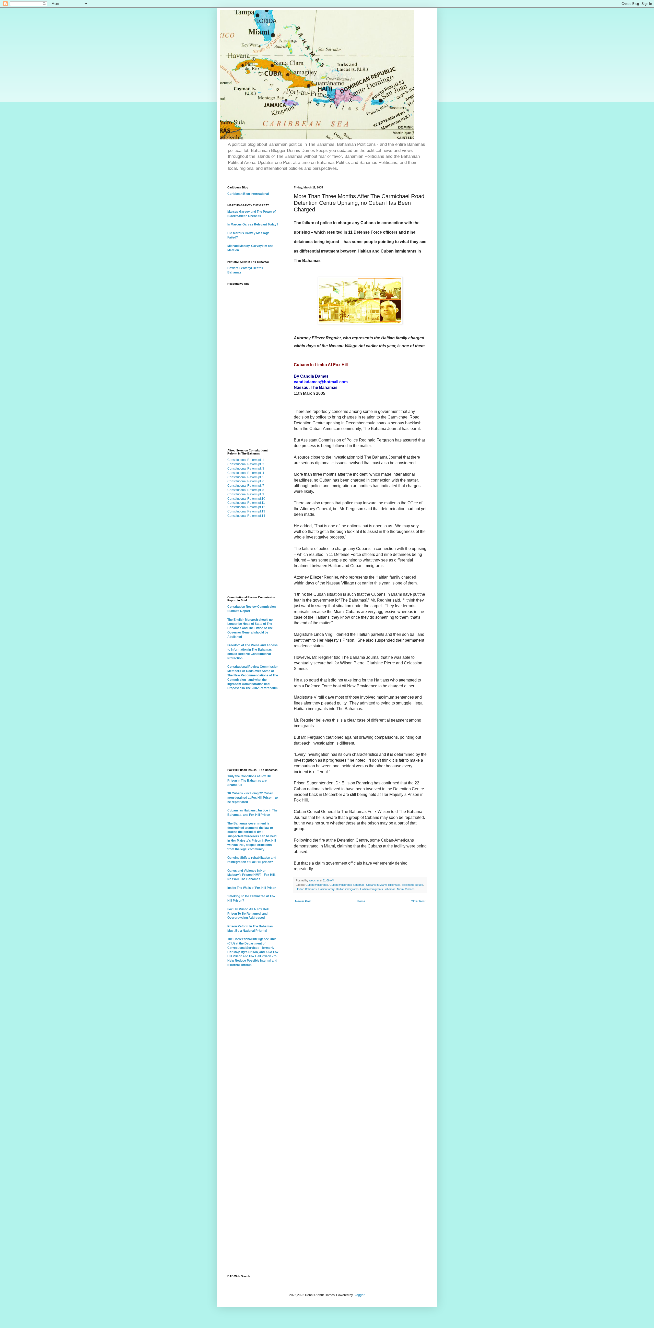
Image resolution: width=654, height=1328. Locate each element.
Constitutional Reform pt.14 (246, 516)
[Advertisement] (252, 364)
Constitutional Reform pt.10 (246, 498)
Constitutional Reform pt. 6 (245, 481)
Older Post (418, 901)
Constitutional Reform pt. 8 (245, 490)
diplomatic (394, 884)
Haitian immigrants (347, 889)
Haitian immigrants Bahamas (377, 889)
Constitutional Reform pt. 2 (245, 464)
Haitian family (326, 889)
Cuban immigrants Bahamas (347, 884)
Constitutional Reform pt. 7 (245, 485)
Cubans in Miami (376, 884)
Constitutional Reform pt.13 (246, 511)
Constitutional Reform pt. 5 (245, 477)
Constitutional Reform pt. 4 (245, 473)
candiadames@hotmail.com (321, 382)
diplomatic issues (412, 884)
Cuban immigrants (317, 884)
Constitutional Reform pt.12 (246, 507)
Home (361, 901)
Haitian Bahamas (306, 889)
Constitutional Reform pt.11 (246, 503)
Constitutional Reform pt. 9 (245, 494)
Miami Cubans (406, 889)
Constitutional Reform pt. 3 (245, 468)
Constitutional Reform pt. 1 (245, 460)
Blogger (359, 1295)
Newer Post (303, 901)
